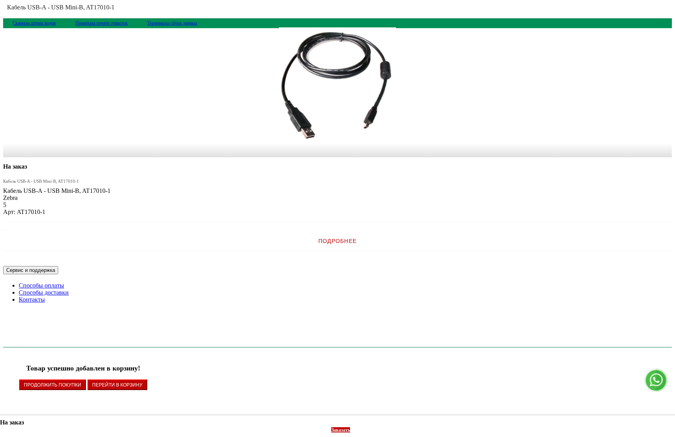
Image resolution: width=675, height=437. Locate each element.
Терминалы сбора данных (172, 23)
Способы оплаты (41, 285)
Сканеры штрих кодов (34, 23)
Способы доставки (44, 292)
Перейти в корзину (117, 385)
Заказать (340, 430)
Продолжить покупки (52, 385)
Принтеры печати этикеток (101, 23)
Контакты (32, 299)
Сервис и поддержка (30, 270)
